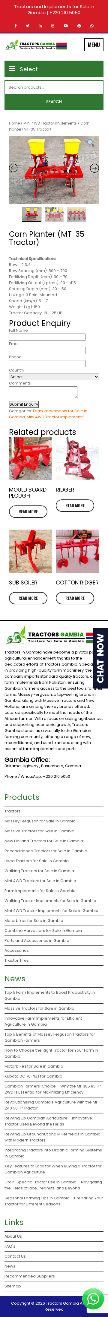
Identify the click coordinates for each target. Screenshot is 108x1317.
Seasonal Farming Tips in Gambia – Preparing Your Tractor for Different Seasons (53, 1201)
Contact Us (15, 1256)
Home (14, 123)
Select (29, 69)
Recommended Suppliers (29, 1276)
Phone (15, 357)
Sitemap (12, 1286)
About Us (13, 1236)
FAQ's (9, 1246)
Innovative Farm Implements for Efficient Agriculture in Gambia (43, 1021)
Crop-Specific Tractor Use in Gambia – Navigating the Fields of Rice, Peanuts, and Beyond (53, 1185)
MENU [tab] (94, 45)
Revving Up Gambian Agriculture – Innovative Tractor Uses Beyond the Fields (48, 1121)
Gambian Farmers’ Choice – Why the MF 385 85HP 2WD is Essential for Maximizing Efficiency (52, 1089)
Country (16, 370)
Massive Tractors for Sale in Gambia (39, 1008)
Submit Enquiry (24, 404)
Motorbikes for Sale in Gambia (33, 1066)
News (9, 1266)
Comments (20, 383)
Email (14, 344)
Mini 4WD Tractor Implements (50, 123)
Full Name (18, 330)
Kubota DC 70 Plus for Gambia (33, 1076)
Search (54, 102)
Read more (28, 511)
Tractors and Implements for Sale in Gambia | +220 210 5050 (54, 9)
